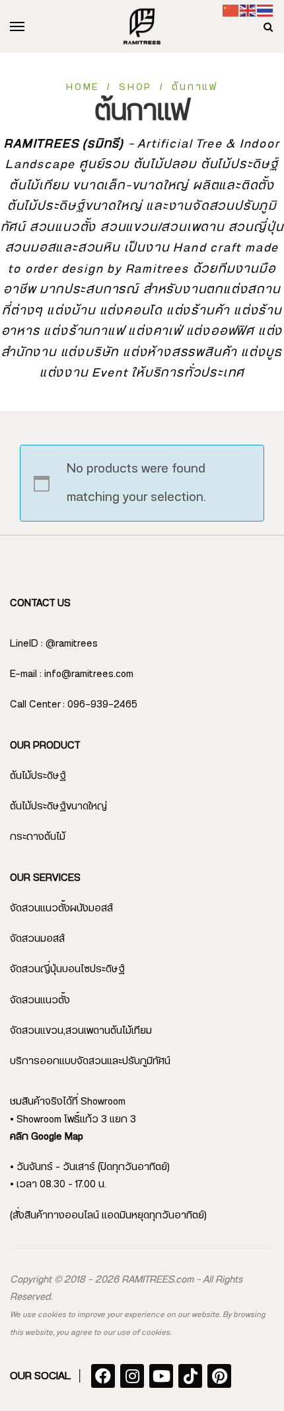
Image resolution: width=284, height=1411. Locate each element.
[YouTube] (161, 1376)
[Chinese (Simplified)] (231, 10)
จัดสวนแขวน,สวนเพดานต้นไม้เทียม (81, 1031)
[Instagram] (132, 1376)
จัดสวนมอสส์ (37, 939)
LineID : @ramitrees (54, 644)
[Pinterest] (219, 1376)
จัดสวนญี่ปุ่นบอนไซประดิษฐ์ (67, 969)
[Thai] (265, 10)
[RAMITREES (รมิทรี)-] (142, 26)
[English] (248, 10)
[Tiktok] (190, 1376)
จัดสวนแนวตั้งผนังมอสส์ (61, 908)
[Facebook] (103, 1376)
